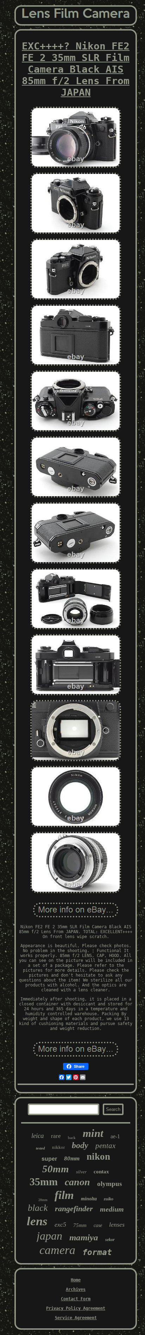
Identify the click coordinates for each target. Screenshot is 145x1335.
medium (112, 1209)
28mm (43, 1200)
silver (81, 1171)
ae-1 (115, 1136)
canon (77, 1181)
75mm (80, 1225)
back (72, 1137)
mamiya (83, 1237)
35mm (44, 1181)
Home (76, 1279)
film (64, 1195)
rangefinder (74, 1208)
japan (49, 1235)
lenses (117, 1224)
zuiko (108, 1198)
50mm (55, 1168)
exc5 (60, 1224)
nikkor (58, 1147)
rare (56, 1136)
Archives (76, 1289)
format (97, 1252)
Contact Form (75, 1298)
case (98, 1225)
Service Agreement (76, 1317)
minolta (89, 1198)
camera (57, 1249)
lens (37, 1221)
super (49, 1159)
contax (101, 1171)
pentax (105, 1145)
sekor (110, 1239)
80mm (72, 1158)
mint (93, 1133)
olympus (109, 1183)
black (38, 1208)
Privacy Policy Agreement (75, 1308)
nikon (98, 1156)
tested (40, 1148)
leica (37, 1135)
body (80, 1145)
